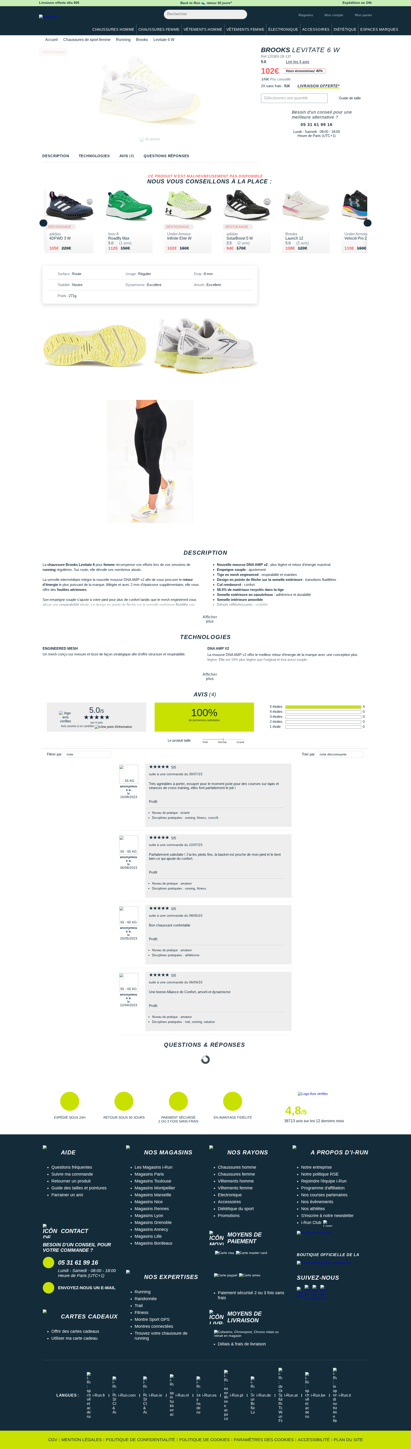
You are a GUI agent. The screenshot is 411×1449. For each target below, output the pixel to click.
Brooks (142, 40)
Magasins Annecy (151, 1229)
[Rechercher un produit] (241, 14)
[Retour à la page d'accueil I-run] (61, 22)
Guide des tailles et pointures (79, 1188)
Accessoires (229, 1201)
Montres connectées (154, 1326)
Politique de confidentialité (140, 1439)
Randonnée (146, 1298)
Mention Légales (81, 1439)
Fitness (141, 1312)
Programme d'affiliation (323, 1188)
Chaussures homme (237, 1167)
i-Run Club (311, 1222)
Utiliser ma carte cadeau (74, 1338)
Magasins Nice (149, 1201)
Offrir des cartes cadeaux (75, 1331)
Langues (67, 1395)
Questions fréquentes (71, 1167)
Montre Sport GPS (152, 1319)
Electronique (230, 1194)
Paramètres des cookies (264, 1439)
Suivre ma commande (72, 1174)
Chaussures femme (236, 1174)
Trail (139, 1305)
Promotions (229, 1215)
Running (123, 40)
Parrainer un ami (67, 1194)
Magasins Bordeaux (153, 1243)
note (70, 754)
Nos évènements (317, 1201)
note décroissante (333, 754)
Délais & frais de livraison (242, 1344)
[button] (70, 1107)
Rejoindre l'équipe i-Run (324, 1181)
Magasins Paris (149, 1174)
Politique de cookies (204, 1439)
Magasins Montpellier (155, 1188)
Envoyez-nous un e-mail (87, 1287)
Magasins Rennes (152, 1208)
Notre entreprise (316, 1167)
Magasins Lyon (149, 1215)
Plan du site (348, 1439)
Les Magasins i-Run (153, 1167)
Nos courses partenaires (324, 1194)
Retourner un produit (71, 1181)
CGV (52, 1439)
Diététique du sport (236, 1208)
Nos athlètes (313, 1208)
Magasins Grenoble (153, 1222)
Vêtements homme (236, 1181)
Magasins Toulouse (153, 1181)
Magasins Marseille (153, 1194)
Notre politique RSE (320, 1174)
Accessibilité (314, 1439)
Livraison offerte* (318, 86)
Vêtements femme (235, 1188)
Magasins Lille (148, 1236)
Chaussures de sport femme (87, 40)
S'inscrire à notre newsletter (327, 1215)
